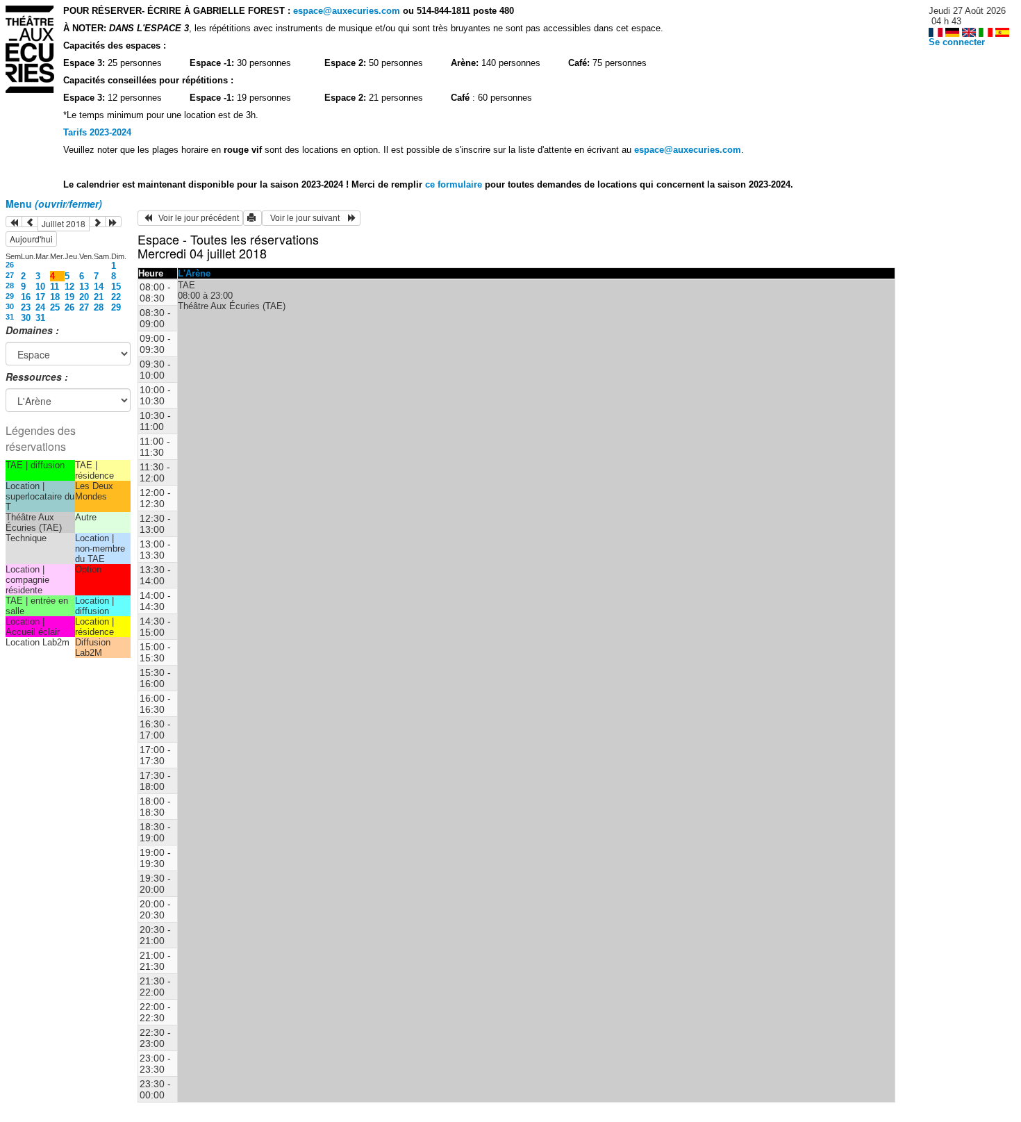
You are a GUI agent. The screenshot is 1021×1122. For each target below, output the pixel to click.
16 (26, 297)
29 (10, 296)
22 (116, 297)
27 (10, 275)
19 (69, 297)
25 (55, 307)
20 (84, 297)
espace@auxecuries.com (346, 11)
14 (98, 286)
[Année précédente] (14, 221)
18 (55, 297)
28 (10, 285)
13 (84, 286)
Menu (54, 204)
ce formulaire (455, 184)
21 (98, 297)
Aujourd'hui (31, 239)
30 (10, 306)
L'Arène (194, 273)
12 (69, 286)
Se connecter (957, 42)
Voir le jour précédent (195, 218)
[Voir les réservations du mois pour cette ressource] (30, 221)
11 (54, 286)
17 (40, 297)
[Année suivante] (113, 221)
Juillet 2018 (63, 223)
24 (40, 307)
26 (10, 265)
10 (40, 286)
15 (116, 286)
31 (10, 317)
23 (26, 307)
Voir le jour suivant (307, 218)
